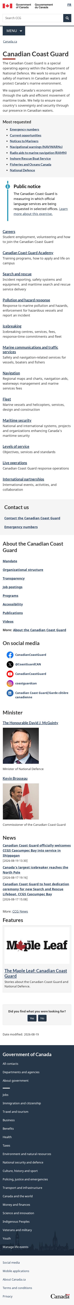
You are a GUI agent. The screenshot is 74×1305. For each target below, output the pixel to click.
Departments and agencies (21, 1072)
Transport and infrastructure (22, 1188)
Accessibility (13, 604)
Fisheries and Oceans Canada (30, 164)
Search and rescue (17, 274)
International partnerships (23, 479)
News (20, 911)
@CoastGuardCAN (24, 664)
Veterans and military (17, 1230)
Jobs (5, 1095)
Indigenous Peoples (16, 1222)
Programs (10, 595)
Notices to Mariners (24, 141)
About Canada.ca (14, 1279)
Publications (13, 613)
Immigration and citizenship (22, 1103)
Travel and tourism (15, 1112)
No (42, 1018)
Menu (12, 30)
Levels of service (16, 446)
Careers (9, 231)
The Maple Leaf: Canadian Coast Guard (35, 973)
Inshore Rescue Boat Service (30, 158)
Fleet (7, 399)
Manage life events (15, 1247)
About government (16, 1081)
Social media (11, 1263)
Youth (7, 1238)
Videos (8, 621)
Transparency (14, 578)
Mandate (10, 561)
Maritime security (17, 420)
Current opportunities (25, 135)
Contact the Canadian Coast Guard (32, 518)
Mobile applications (16, 1271)
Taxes (6, 1145)
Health (7, 1137)
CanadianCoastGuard (26, 655)
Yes (32, 1018)
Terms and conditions (17, 1288)
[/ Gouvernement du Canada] (28, 5)
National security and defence (23, 1162)
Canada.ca (10, 42)
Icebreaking (12, 326)
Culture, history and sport (20, 1171)
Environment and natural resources (27, 1154)
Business (9, 1120)
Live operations (15, 463)
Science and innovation (18, 1213)
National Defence (22, 170)
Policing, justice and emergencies (25, 1179)
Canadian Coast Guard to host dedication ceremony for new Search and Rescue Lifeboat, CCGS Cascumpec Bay (36, 889)
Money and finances (16, 1205)
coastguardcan (22, 683)
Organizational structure (23, 570)
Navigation (11, 373)
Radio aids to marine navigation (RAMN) (38, 153)
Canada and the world (18, 1196)
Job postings (12, 587)
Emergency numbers (24, 129)
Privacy (7, 1296)
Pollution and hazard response (26, 300)
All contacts (10, 1064)
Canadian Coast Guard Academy (28, 252)
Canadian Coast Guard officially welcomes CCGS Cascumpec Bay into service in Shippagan (37, 850)
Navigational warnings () (36, 147)
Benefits (8, 1129)
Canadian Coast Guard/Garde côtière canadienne (37, 695)
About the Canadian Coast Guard (39, 630)
